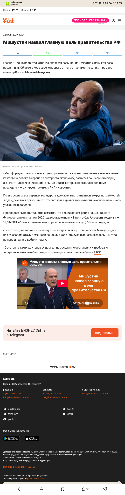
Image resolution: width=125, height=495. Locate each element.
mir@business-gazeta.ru (55, 397)
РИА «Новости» (60, 187)
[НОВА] (89, 20)
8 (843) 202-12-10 (12, 393)
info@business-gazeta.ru (16, 397)
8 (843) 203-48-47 (52, 393)
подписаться (104, 333)
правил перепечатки (35, 478)
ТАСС (97, 252)
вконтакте (13, 408)
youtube (12, 419)
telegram (12, 414)
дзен (70, 414)
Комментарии (63, 366)
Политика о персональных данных (19, 467)
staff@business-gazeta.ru (95, 393)
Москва (25, 10)
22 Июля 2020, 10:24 (13, 34)
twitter (70, 408)
